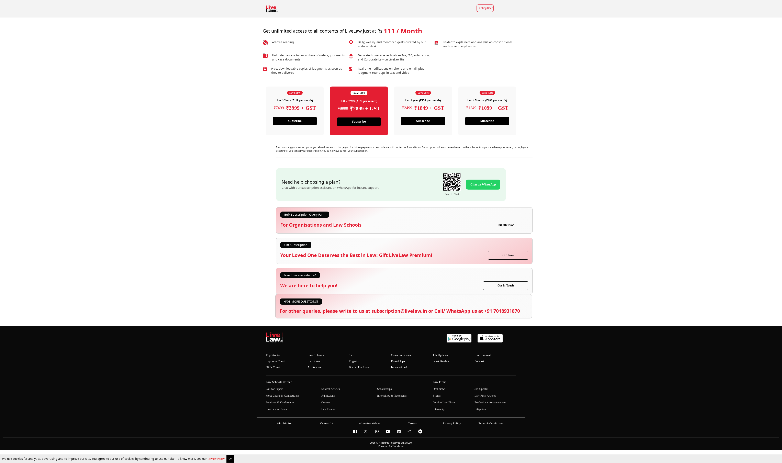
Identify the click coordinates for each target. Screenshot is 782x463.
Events (436, 395)
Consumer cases (401, 355)
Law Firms (439, 382)
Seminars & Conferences (280, 402)
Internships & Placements (391, 395)
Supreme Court (275, 361)
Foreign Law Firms (444, 402)
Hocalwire (397, 446)
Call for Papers (274, 389)
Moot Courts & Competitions (282, 395)
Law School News (276, 409)
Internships (439, 409)
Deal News (439, 389)
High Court (273, 367)
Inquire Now (506, 224)
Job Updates (440, 355)
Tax (351, 355)
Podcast (479, 361)
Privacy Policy (216, 458)
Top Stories (273, 355)
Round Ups (398, 361)
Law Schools (316, 355)
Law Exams (328, 409)
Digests (353, 361)
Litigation (480, 409)
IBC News (314, 361)
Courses (325, 402)
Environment (482, 355)
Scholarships (384, 389)
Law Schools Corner (279, 382)
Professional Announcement (490, 402)
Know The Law (359, 367)
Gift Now (508, 255)
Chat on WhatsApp (483, 184)
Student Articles (330, 389)
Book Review (441, 361)
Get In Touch (506, 285)
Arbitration (315, 367)
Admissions (328, 395)
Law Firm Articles (485, 395)
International (399, 367)
